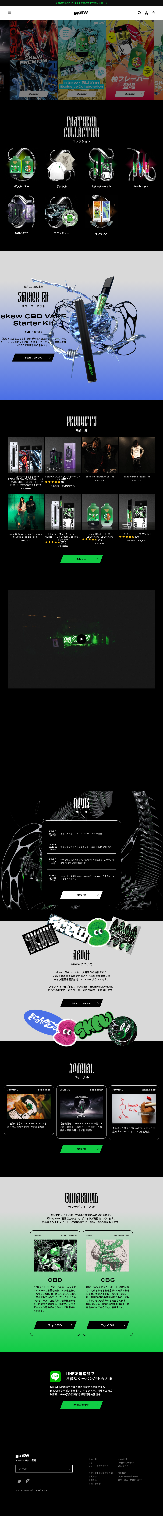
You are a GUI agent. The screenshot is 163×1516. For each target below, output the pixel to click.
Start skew (33, 357)
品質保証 (93, 1476)
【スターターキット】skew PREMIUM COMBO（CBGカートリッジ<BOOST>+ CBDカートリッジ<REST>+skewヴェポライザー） (25, 480)
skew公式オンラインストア (36, 1490)
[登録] (69, 1469)
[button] (9, 12)
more (81, 894)
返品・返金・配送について (130, 1480)
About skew (81, 1003)
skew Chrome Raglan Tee (137, 476)
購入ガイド (123, 1466)
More (81, 559)
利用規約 (93, 1480)
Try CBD (55, 1325)
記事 (91, 1463)
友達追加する (81, 1405)
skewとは (122, 1459)
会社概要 (122, 1473)
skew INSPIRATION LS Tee (100, 476)
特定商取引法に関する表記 (101, 1473)
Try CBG (107, 1325)
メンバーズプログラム (99, 1466)
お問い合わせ (95, 1484)
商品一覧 (93, 1459)
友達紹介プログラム (127, 1463)
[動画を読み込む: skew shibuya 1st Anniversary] (81, 639)
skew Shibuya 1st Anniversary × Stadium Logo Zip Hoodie (26, 535)
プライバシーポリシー (128, 1476)
